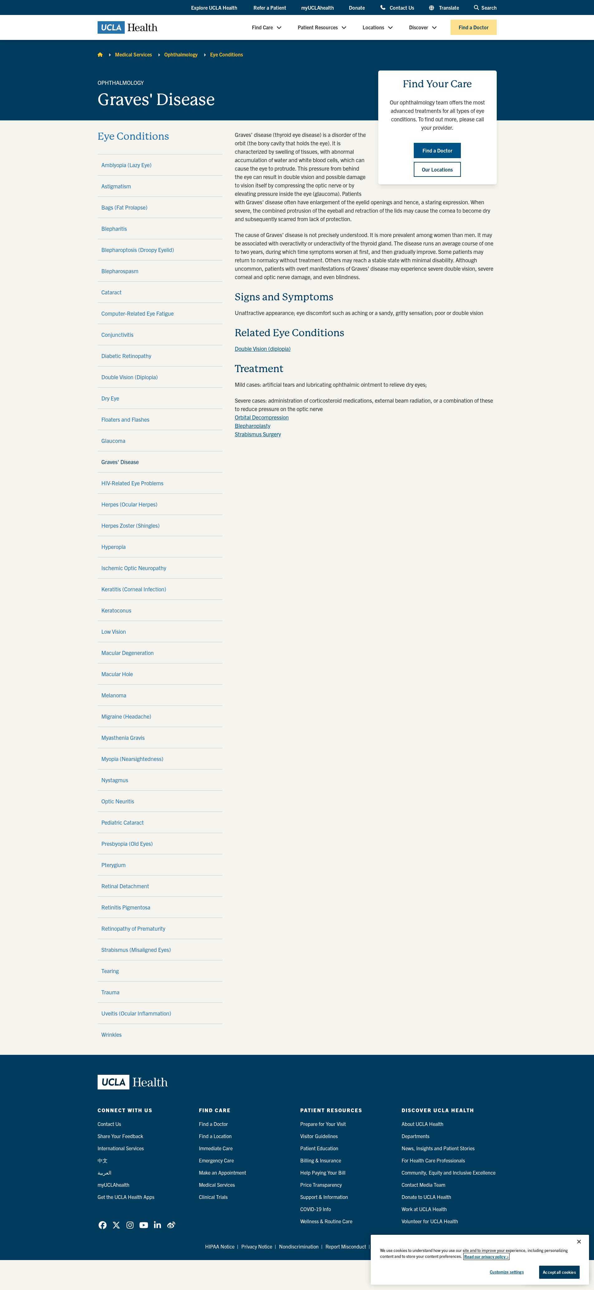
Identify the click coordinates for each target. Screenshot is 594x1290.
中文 (103, 1160)
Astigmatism (116, 186)
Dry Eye (110, 398)
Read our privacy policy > (486, 1256)
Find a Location (215, 1136)
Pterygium (113, 864)
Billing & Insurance (320, 1160)
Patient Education (319, 1148)
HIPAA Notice (219, 1246)
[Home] (100, 54)
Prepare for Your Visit (323, 1124)
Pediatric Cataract (122, 822)
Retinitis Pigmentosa (125, 907)
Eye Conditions (226, 54)
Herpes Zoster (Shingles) (130, 525)
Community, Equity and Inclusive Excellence (448, 1172)
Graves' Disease (120, 461)
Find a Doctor (474, 27)
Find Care (262, 27)
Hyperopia (113, 546)
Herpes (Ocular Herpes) (129, 504)
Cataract (111, 292)
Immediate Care (216, 1148)
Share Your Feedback (120, 1136)
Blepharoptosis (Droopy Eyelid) (137, 249)
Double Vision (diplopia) (263, 348)
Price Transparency (321, 1184)
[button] (215, 8)
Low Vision (113, 631)
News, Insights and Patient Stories (438, 1148)
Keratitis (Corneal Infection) (133, 589)
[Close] (579, 1242)
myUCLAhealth (317, 7)
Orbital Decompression (262, 417)
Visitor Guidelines (319, 1136)
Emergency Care (216, 1160)
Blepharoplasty (252, 425)
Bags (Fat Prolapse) (124, 207)
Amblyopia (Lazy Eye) (126, 164)
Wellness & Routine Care (326, 1221)
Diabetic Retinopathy (126, 355)
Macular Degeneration (127, 652)
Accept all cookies (559, 1272)
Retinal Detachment (125, 886)
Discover (418, 27)
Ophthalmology (181, 54)
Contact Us (402, 7)
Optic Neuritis (117, 801)
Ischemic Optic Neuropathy (133, 567)
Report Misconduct (346, 1246)
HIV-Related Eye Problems (132, 483)
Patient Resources (318, 27)
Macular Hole (117, 673)
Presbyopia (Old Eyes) (127, 843)
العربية (104, 1172)
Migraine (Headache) (126, 716)
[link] (103, 1225)
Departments (415, 1136)
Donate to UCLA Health (426, 1197)
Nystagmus (114, 779)
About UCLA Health (422, 1124)
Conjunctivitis (117, 334)
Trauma (110, 992)
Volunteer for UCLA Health (430, 1221)
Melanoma (113, 695)
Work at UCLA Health (424, 1209)
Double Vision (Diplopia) (129, 377)
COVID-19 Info (315, 1209)
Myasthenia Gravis (123, 737)
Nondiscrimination (299, 1246)
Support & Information (324, 1197)
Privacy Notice (256, 1246)
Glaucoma (113, 440)
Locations (373, 27)
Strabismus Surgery (258, 434)
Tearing (110, 970)
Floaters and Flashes (125, 419)
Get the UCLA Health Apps (126, 1197)
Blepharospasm (119, 270)
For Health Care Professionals (433, 1160)
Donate (357, 7)
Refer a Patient (270, 7)
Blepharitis (114, 228)
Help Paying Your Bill (322, 1172)
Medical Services (133, 54)
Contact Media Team (423, 1184)
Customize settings (507, 1271)
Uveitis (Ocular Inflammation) (136, 1013)
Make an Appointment (222, 1172)
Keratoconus (116, 610)
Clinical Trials (213, 1197)
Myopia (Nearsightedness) (132, 758)
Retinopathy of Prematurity (133, 928)
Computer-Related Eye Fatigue (137, 313)
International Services (121, 1148)
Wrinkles (111, 1034)
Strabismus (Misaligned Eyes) (136, 949)
